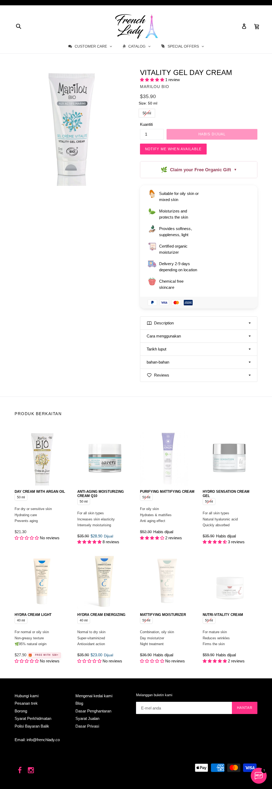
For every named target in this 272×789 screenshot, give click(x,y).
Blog (79, 703)
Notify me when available (173, 149)
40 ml (21, 619)
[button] (152, 79)
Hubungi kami (27, 696)
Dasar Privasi (87, 726)
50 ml (147, 112)
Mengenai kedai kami (93, 696)
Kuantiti (146, 124)
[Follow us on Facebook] (20, 770)
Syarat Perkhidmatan (33, 718)
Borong (21, 711)
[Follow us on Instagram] (31, 770)
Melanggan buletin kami (154, 695)
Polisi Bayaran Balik (32, 726)
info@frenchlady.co (43, 739)
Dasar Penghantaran (93, 711)
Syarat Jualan (87, 718)
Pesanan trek (26, 703)
